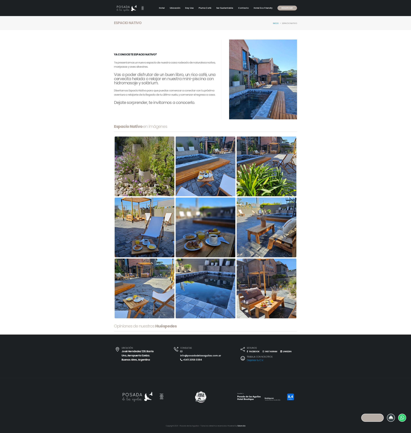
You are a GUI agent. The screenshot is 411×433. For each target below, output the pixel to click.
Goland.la (241, 425)
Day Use (189, 7)
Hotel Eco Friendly (263, 7)
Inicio (276, 23)
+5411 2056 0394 (192, 359)
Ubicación (175, 7)
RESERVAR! (287, 8)
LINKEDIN (287, 351)
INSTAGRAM (271, 351)
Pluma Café (205, 7)
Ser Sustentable (224, 7)
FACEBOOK (254, 351)
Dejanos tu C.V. (255, 360)
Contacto (243, 7)
